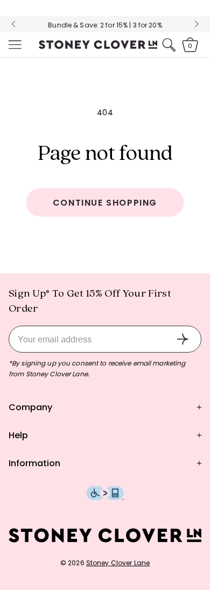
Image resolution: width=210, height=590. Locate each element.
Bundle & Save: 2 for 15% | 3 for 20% (105, 25)
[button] (14, 45)
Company (30, 407)
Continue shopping (105, 202)
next (196, 24)
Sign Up (182, 339)
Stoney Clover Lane (118, 562)
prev (13, 24)
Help (18, 435)
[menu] (14, 45)
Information (34, 463)
